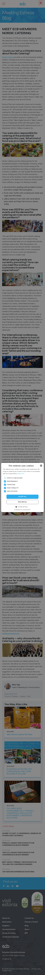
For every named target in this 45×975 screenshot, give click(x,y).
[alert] (22, 487)
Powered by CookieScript (22, 510)
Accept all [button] (22, 497)
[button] (22, 507)
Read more (20, 473)
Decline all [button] (22, 502)
